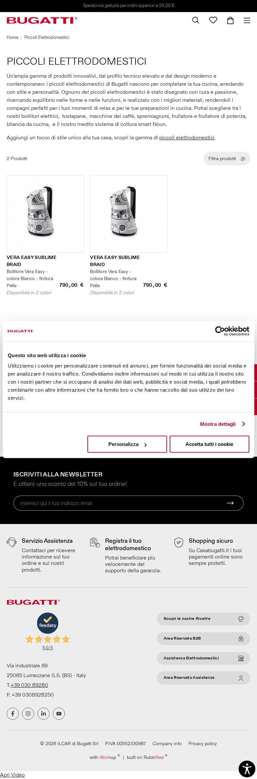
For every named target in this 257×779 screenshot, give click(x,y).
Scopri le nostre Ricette (187, 618)
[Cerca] (195, 20)
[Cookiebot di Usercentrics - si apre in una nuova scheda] (220, 331)
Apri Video (12, 775)
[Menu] (244, 20)
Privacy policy (202, 743)
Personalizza (123, 444)
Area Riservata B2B (182, 638)
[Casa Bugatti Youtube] (59, 714)
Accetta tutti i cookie (209, 444)
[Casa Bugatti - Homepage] (42, 20)
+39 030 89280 (29, 685)
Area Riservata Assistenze (189, 677)
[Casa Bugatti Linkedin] (43, 714)
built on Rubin (147, 757)
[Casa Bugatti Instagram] (28, 714)
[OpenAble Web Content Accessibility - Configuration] (247, 769)
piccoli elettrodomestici (187, 137)
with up (105, 757)
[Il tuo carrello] (230, 20)
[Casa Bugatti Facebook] (13, 714)
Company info (167, 743)
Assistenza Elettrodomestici (191, 658)
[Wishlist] (213, 20)
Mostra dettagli (218, 424)
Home (12, 37)
